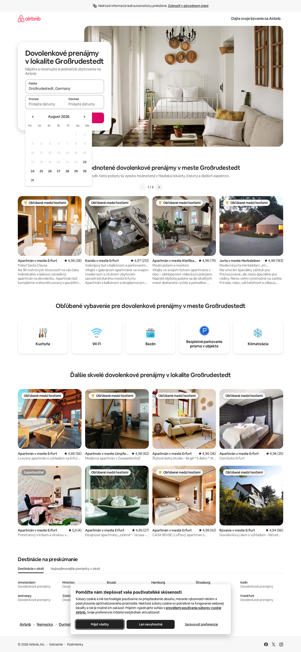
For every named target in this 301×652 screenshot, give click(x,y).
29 (76, 171)
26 (50, 171)
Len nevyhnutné (150, 624)
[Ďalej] (158, 187)
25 (41, 171)
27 (58, 171)
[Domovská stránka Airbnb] (29, 19)
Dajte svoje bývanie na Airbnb (256, 18)
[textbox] (45, 104)
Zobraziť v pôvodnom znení (188, 6)
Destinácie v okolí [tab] (31, 569)
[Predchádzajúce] (142, 187)
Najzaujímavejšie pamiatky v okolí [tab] (75, 569)
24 (32, 171)
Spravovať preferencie (201, 624)
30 (85, 171)
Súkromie (56, 644)
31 (32, 180)
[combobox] (64, 88)
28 (67, 171)
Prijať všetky (100, 624)
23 (84, 162)
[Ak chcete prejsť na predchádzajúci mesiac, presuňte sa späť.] (33, 116)
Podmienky (75, 644)
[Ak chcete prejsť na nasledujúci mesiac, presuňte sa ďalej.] (84, 116)
